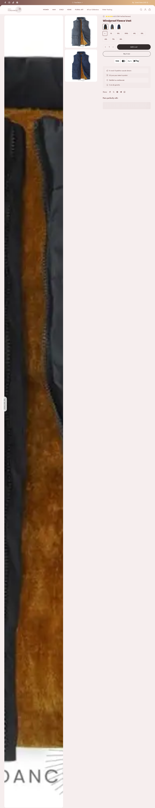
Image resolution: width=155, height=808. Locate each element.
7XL (113, 39)
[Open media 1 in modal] (33, 412)
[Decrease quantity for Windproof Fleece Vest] (105, 47)
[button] (4, 404)
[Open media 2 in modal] (81, 32)
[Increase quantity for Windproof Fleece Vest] (113, 47)
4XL (134, 33)
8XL (121, 39)
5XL (142, 33)
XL (111, 33)
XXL (118, 33)
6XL (106, 39)
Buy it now (127, 54)
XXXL (126, 33)
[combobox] (141, 2)
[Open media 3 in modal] (81, 66)
